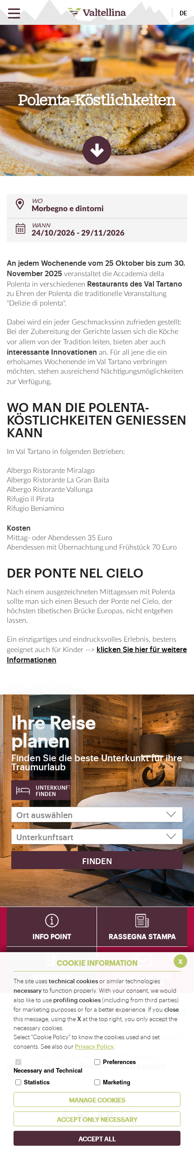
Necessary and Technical (48, 1070)
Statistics (37, 1082)
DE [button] (183, 13)
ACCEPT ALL (97, 1138)
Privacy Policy (94, 1046)
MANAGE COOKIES (97, 1099)
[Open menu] (14, 14)
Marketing (116, 1082)
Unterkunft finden (53, 790)
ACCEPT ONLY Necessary (97, 1119)
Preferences (119, 1061)
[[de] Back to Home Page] (97, 12)
